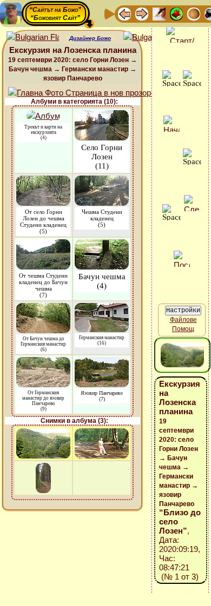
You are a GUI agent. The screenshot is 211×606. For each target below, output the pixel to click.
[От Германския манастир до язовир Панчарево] (43, 362)
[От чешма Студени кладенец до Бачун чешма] (43, 244)
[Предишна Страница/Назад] (124, 13)
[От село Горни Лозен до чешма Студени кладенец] (43, 181)
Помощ (183, 329)
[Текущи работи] (193, 13)
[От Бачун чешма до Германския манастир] (43, 308)
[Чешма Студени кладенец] (102, 181)
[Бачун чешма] (102, 244)
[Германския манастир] (102, 308)
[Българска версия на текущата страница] (149, 37)
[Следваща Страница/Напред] (141, 13)
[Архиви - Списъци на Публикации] (159, 13)
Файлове (183, 320)
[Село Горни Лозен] (102, 115)
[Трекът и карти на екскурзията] (43, 115)
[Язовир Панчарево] (102, 362)
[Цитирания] (176, 13)
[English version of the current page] (32, 37)
